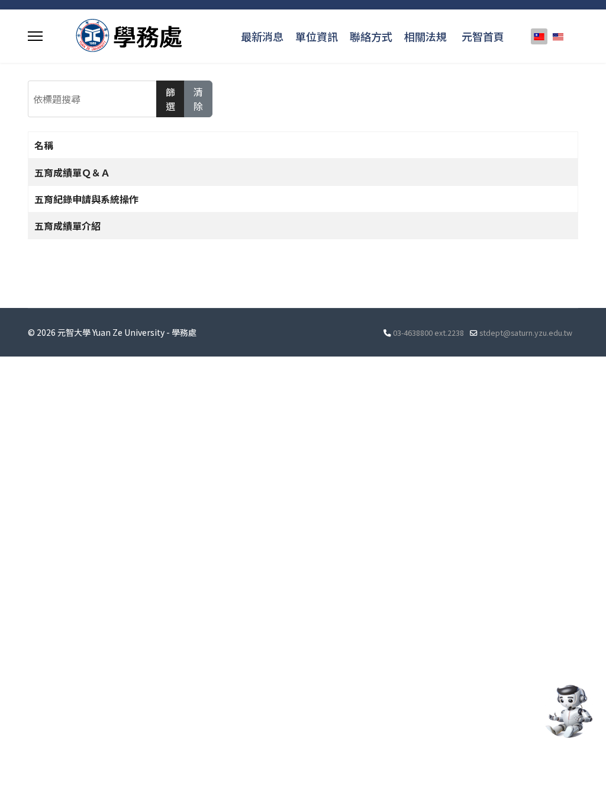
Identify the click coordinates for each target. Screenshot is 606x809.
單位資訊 (316, 36)
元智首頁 (483, 36)
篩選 (170, 99)
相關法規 (425, 36)
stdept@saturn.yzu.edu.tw (525, 332)
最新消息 (262, 36)
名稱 (43, 145)
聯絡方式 (371, 36)
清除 (198, 99)
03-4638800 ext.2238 (428, 332)
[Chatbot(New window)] (567, 711)
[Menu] (35, 36)
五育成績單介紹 (67, 226)
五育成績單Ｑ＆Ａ (72, 172)
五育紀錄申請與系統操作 (86, 199)
